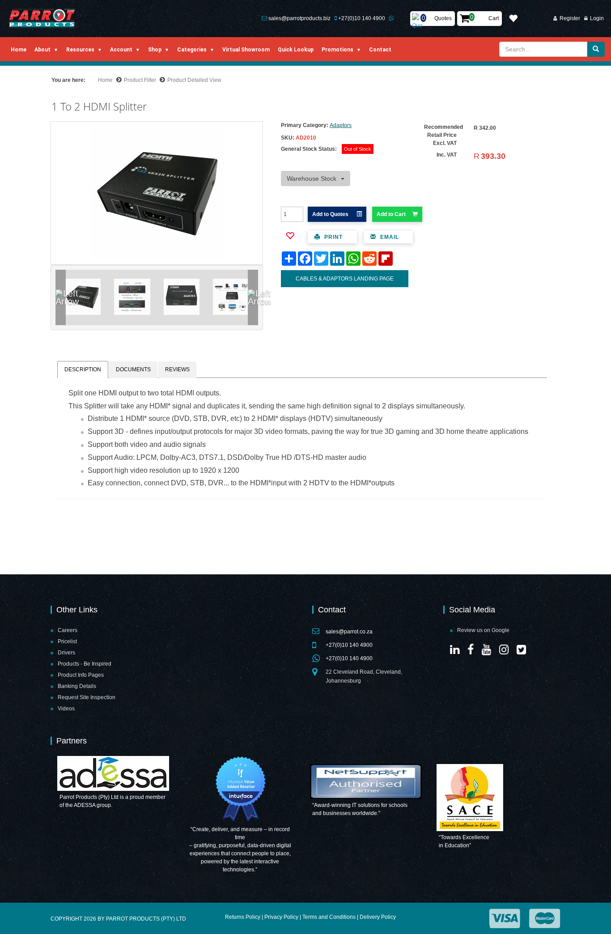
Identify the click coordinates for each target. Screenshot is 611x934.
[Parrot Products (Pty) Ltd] (42, 18)
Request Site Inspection (86, 697)
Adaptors (341, 125)
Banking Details (77, 686)
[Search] (596, 49)
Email (388, 237)
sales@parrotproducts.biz (299, 18)
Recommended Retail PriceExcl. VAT (443, 135)
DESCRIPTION (82, 369)
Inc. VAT (447, 155)
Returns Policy (242, 917)
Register (570, 18)
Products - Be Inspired (84, 664)
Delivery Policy (378, 917)
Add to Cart (391, 214)
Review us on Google (483, 630)
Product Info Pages (81, 675)
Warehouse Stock (311, 178)
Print (332, 237)
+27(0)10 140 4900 (361, 18)
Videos (66, 708)
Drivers (66, 653)
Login (597, 18)
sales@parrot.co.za (349, 631)
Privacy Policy (281, 917)
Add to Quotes (331, 214)
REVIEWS (177, 369)
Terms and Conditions (329, 917)
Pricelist (67, 641)
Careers (67, 630)
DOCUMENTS (133, 369)
